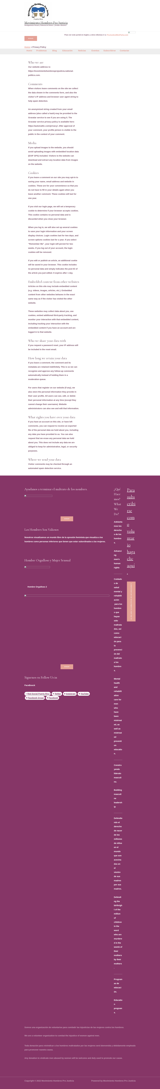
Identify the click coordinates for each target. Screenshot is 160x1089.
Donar (66, 519)
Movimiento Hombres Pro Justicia (46, 23)
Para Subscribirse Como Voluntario (131, 601)
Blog (54, 51)
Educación (67, 51)
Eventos (95, 51)
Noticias (82, 51)
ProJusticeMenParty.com (117, 35)
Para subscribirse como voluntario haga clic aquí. (131, 531)
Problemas (41, 51)
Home (29, 51)
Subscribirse (109, 51)
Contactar (124, 51)
